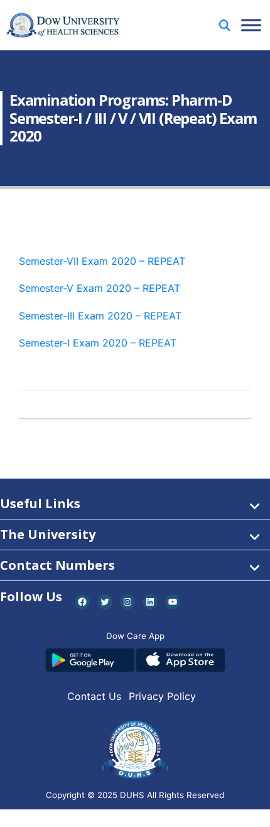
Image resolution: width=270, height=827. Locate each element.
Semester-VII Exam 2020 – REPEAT (102, 261)
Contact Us (94, 696)
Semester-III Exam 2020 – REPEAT (100, 315)
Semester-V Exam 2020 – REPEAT (99, 288)
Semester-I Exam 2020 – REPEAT (97, 342)
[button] (225, 25)
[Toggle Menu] (251, 25)
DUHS (132, 795)
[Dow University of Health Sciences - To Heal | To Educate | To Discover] (62, 25)
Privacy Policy (162, 696)
